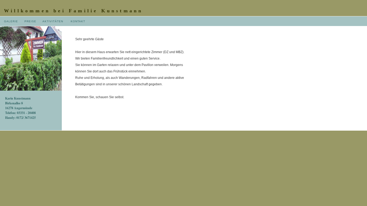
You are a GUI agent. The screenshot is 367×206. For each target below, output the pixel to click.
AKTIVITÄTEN (52, 21)
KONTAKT (78, 21)
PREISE (30, 21)
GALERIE (11, 21)
